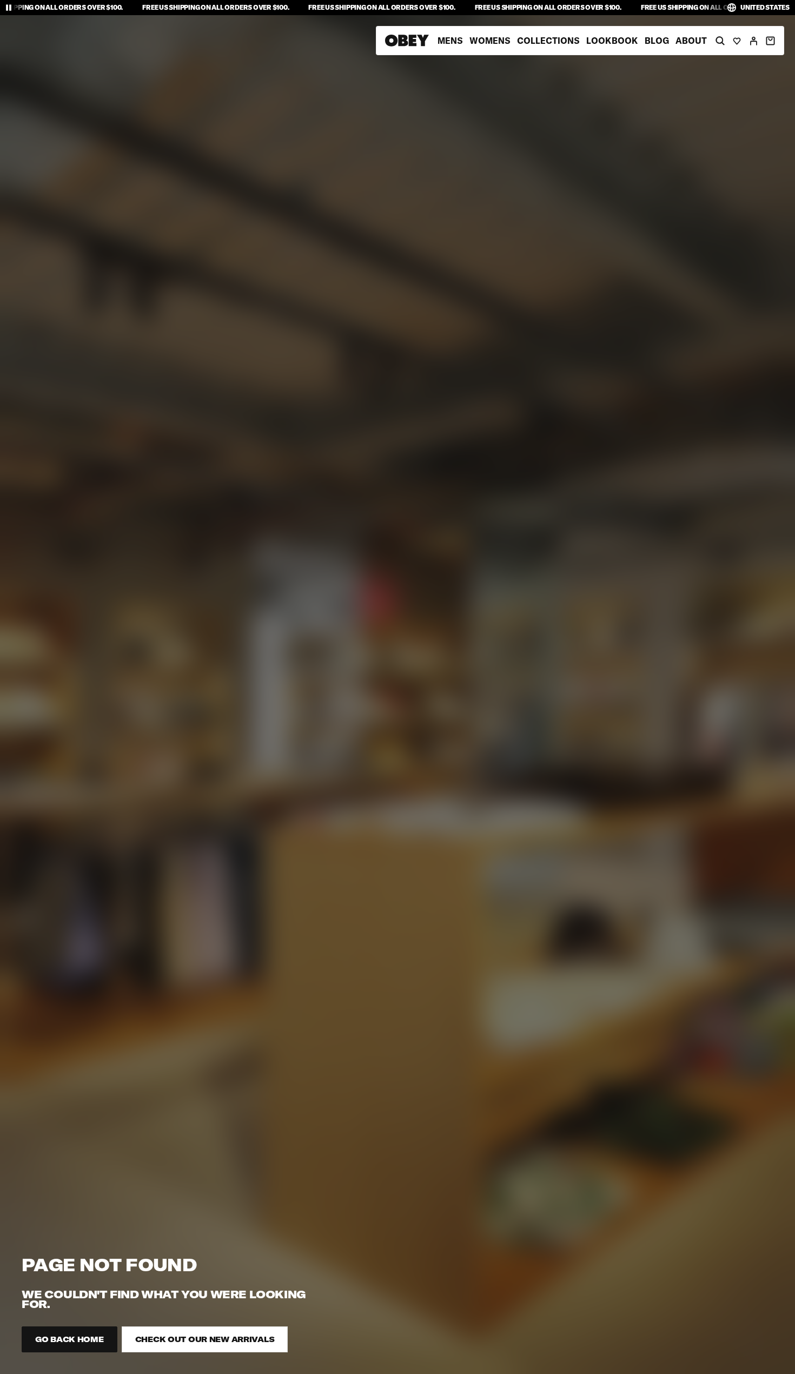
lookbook (612, 40)
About (691, 40)
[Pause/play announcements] (8, 7)
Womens (490, 40)
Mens (450, 40)
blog (657, 40)
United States (765, 7)
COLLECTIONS (548, 40)
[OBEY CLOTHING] (407, 41)
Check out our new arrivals (205, 1339)
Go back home (69, 1339)
